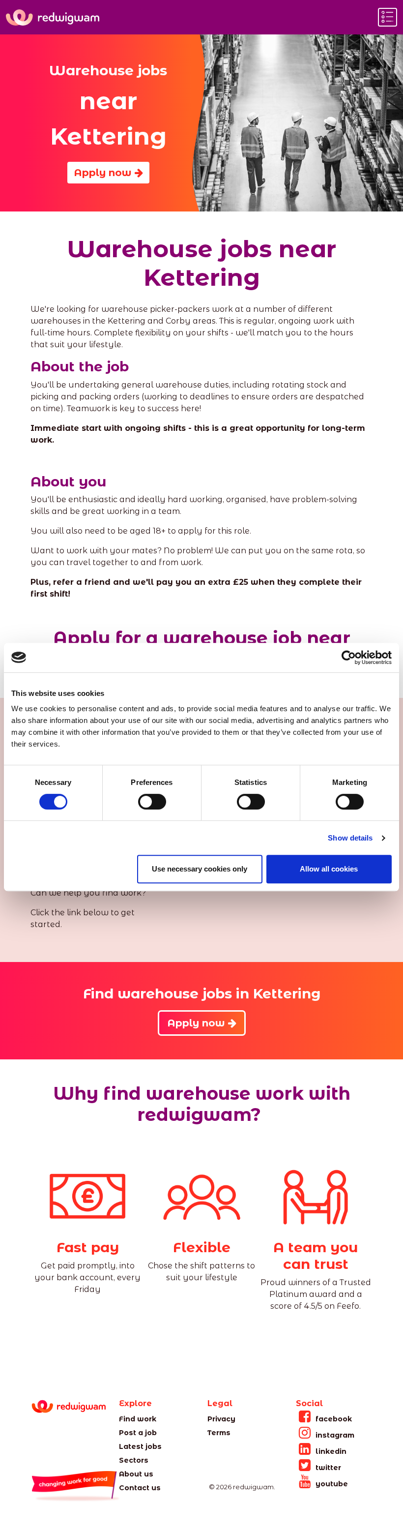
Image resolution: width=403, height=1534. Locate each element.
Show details (350, 838)
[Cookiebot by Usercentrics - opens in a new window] (349, 657)
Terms (218, 1432)
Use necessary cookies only (199, 869)
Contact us (140, 1487)
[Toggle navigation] (387, 17)
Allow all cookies (329, 869)
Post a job (138, 1432)
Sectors (133, 1460)
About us (136, 1474)
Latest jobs (140, 1446)
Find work (137, 1418)
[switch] (152, 802)
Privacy (221, 1418)
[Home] (53, 17)
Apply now (104, 173)
